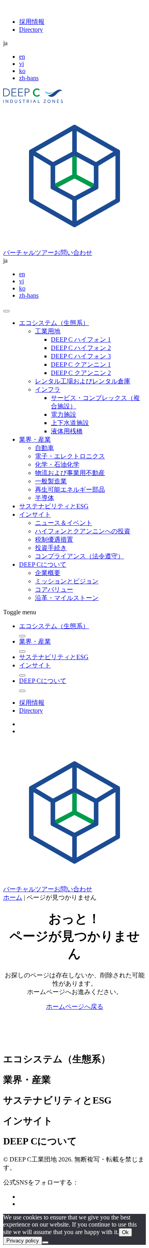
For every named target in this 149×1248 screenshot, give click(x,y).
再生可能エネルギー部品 (70, 489)
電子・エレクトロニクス (70, 456)
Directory (31, 29)
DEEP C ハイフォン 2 (81, 347)
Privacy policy (22, 1241)
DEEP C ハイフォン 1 (81, 339)
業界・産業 (35, 439)
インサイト (35, 514)
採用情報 (32, 21)
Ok (125, 1232)
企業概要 (47, 572)
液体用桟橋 (67, 431)
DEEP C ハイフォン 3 (81, 356)
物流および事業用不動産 (70, 472)
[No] (45, 1242)
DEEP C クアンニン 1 (81, 364)
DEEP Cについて (42, 564)
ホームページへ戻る (74, 1006)
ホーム (12, 897)
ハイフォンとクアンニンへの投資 (82, 531)
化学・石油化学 (57, 464)
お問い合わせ (73, 252)
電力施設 (63, 414)
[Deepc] (71, 1041)
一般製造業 (51, 481)
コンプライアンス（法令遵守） (79, 556)
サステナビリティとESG (54, 506)
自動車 (44, 447)
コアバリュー (54, 589)
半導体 (44, 497)
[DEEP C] (33, 101)
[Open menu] (6, 311)
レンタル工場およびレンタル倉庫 (82, 381)
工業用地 (47, 331)
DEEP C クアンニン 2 (81, 372)
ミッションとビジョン (67, 581)
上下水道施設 (70, 422)
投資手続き (51, 547)
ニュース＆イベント (63, 522)
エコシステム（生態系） (54, 322)
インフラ (47, 389)
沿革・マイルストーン (67, 597)
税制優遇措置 (54, 539)
